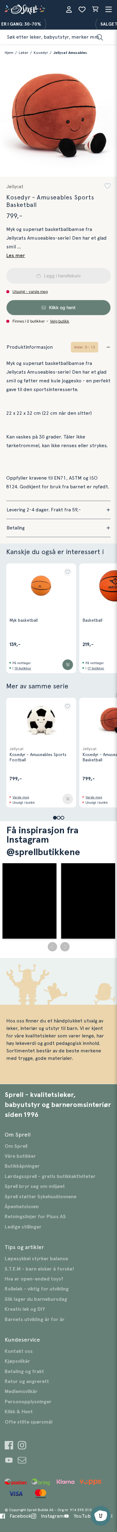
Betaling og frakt (24, 1371)
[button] (108, 187)
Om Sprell (16, 1146)
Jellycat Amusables (70, 53)
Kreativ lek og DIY (25, 1309)
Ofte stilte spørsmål (28, 1421)
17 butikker (95, 668)
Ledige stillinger (23, 1226)
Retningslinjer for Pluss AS (35, 1216)
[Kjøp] (67, 664)
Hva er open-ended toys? (34, 1278)
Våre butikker (20, 1156)
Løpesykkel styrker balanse (36, 1258)
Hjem (9, 53)
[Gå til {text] (9, 1446)
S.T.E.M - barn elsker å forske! (39, 1268)
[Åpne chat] (101, 1516)
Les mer (15, 255)
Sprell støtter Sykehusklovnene (40, 1196)
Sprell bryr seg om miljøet (35, 1186)
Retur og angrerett (27, 1381)
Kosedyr (41, 53)
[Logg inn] (69, 9)
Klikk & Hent (19, 1411)
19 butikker (22, 668)
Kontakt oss (19, 1351)
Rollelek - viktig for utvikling (37, 1288)
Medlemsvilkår (21, 1391)
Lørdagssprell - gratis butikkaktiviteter (50, 1176)
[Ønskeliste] (82, 9)
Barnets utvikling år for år (35, 1319)
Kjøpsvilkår (17, 1361)
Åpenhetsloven (22, 1206)
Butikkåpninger (22, 1166)
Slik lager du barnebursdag (36, 1299)
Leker (23, 53)
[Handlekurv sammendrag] (95, 9)
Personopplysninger (28, 1401)
